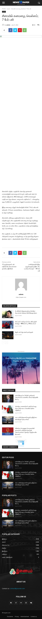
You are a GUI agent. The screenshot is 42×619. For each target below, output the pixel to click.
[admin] (3, 25)
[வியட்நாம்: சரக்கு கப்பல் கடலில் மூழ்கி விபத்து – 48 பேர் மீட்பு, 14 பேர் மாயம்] (7, 325)
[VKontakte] (31, 603)
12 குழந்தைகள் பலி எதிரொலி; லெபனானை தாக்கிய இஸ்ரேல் (9, 267)
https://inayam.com (21, 297)
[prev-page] (3, 342)
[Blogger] (11, 603)
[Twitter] (15, 30)
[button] (39, 3)
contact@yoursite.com (17, 588)
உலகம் (8, 9)
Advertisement (24, 616)
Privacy (17, 616)
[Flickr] (21, 603)
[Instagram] (26, 603)
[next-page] (6, 342)
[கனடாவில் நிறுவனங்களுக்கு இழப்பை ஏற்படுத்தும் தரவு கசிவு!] (7, 420)
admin (8, 25)
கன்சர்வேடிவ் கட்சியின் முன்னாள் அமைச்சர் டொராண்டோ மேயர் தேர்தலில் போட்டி (26, 397)
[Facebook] (10, 30)
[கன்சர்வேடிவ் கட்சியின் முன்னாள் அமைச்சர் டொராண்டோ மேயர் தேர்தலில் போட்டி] (7, 398)
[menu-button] (3, 3)
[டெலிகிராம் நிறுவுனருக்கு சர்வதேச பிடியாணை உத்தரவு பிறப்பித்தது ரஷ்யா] (7, 314)
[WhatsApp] (25, 30)
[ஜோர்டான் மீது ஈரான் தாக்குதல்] (7, 335)
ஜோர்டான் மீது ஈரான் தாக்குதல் (24, 332)
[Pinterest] (20, 30)
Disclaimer (10, 616)
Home (4, 9)
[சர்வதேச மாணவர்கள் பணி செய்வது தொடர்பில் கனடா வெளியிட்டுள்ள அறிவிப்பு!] (7, 409)
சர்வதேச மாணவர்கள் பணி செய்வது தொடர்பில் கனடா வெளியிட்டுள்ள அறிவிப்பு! (25, 408)
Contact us (34, 616)
